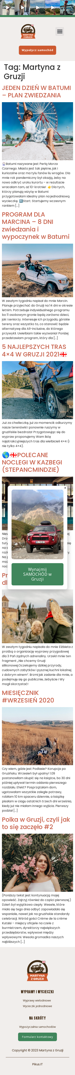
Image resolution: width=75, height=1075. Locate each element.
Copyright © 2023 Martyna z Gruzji (37, 1050)
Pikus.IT (37, 1064)
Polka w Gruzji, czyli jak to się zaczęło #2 (36, 823)
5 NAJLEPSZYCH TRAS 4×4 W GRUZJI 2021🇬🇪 (34, 350)
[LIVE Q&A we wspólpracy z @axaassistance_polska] (22, 7)
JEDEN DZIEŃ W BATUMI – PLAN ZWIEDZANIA (36, 91)
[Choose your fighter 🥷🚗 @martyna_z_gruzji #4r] (7, 7)
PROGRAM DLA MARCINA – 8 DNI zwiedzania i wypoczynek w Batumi (36, 225)
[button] (59, 31)
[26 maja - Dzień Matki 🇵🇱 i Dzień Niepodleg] (52, 7)
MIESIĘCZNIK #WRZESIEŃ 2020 (28, 696)
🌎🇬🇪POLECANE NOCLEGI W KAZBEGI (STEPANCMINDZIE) (32, 462)
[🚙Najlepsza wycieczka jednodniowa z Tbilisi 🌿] (37, 7)
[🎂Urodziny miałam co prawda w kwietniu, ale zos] (67, 7)
